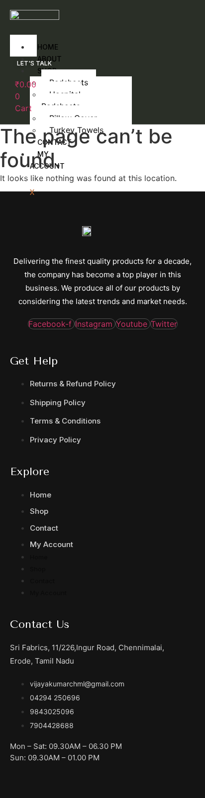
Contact (44, 528)
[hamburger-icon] (25, 38)
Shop (39, 511)
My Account (51, 544)
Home (40, 494)
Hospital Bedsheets (61, 100)
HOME (47, 47)
